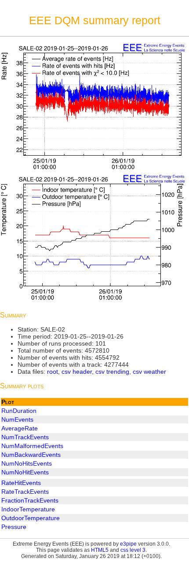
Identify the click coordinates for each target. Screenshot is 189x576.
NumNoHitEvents (25, 472)
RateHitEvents (21, 482)
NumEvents (17, 419)
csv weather (149, 371)
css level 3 (132, 550)
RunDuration (18, 410)
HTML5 (100, 550)
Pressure (13, 526)
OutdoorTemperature (30, 517)
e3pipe (128, 544)
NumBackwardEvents (31, 454)
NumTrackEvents (25, 437)
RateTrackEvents (25, 491)
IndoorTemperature (28, 509)
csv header (77, 371)
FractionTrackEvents (29, 500)
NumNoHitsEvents (26, 463)
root (52, 371)
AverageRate (19, 428)
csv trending (112, 371)
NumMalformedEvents (32, 445)
